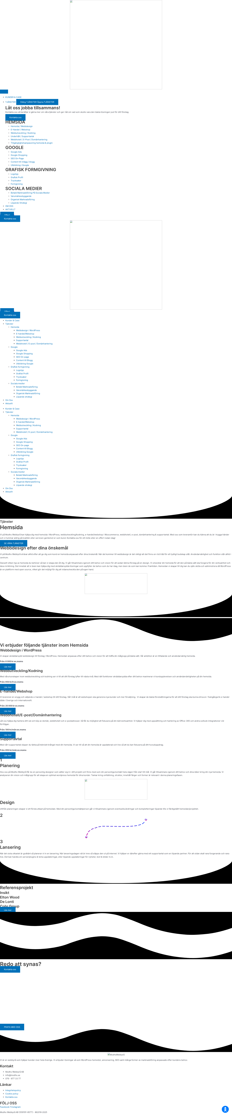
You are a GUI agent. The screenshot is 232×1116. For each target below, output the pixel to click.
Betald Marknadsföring (27, 387)
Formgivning (22, 380)
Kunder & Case (12, 320)
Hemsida (15, 327)
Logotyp (20, 370)
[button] (225, 1109)
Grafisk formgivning (20, 367)
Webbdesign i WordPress (28, 330)
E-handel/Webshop (25, 333)
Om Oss (9, 400)
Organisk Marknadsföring (28, 393)
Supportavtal (22, 340)
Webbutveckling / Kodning (28, 337)
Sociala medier (18, 383)
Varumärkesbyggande (26, 390)
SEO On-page (22, 357)
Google (14, 347)
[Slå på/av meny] (4, 92)
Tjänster (9, 324)
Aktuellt (9, 403)
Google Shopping (24, 353)
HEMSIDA (15, 122)
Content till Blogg (24, 360)
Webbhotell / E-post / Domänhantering (34, 343)
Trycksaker (21, 377)
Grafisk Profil (22, 373)
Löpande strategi (24, 396)
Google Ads (21, 350)
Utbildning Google (24, 363)
